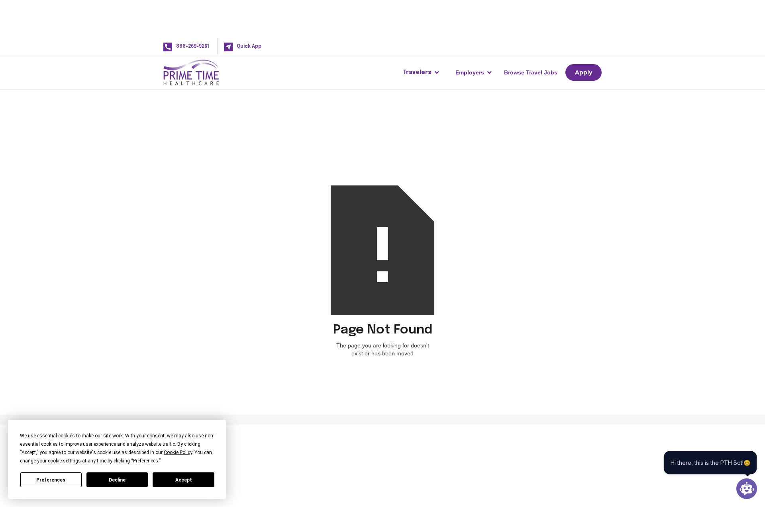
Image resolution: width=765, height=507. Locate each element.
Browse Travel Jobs (530, 72)
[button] (421, 72)
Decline (117, 480)
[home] (204, 72)
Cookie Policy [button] (178, 452)
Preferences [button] (145, 461)
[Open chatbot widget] (746, 488)
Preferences (50, 480)
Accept (183, 480)
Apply (583, 72)
